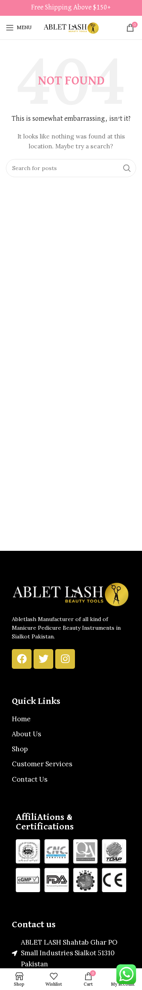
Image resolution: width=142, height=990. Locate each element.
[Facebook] (22, 659)
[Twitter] (43, 659)
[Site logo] (71, 27)
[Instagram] (65, 659)
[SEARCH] (127, 168)
